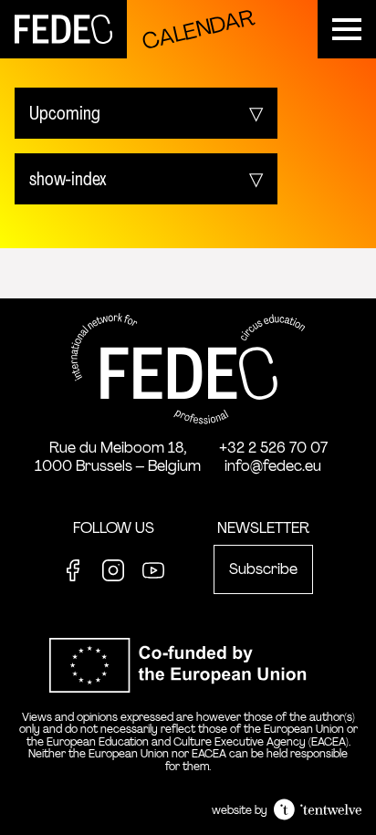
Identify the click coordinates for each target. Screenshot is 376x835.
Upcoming (64, 113)
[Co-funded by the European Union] (188, 702)
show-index (68, 179)
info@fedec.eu (273, 465)
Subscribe (263, 569)
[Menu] (347, 29)
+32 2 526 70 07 (273, 447)
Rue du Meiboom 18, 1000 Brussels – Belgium (118, 456)
